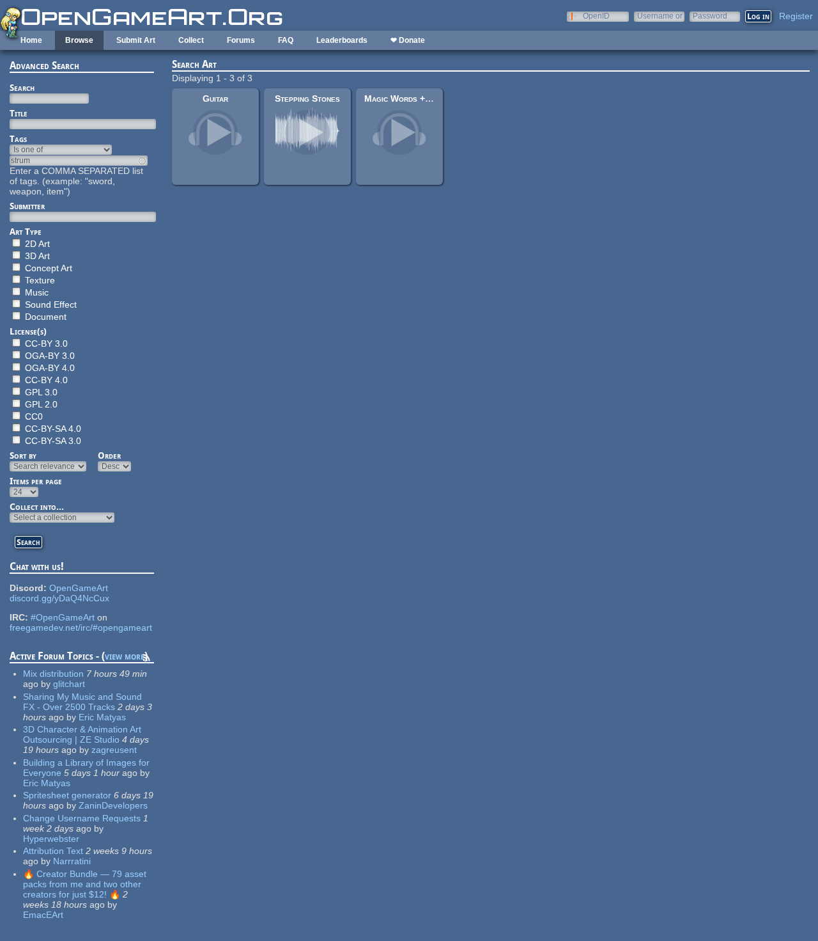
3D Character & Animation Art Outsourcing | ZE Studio (82, 734)
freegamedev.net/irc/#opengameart (81, 627)
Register (796, 16)
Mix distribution (53, 673)
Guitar (215, 98)
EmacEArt (43, 915)
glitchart (69, 684)
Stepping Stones (307, 98)
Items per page (36, 481)
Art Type (26, 231)
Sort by (23, 455)
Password (710, 16)
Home (31, 40)
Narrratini (72, 861)
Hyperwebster (51, 839)
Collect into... (37, 507)
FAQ (285, 40)
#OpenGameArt (63, 617)
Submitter (27, 206)
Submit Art (135, 40)
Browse (79, 40)
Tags (18, 139)
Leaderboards (341, 40)
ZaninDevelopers (113, 805)
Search (22, 88)
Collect (191, 40)
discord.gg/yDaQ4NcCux (59, 598)
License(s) (28, 331)
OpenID (596, 16)
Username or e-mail (660, 16)
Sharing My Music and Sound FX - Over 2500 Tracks (82, 702)
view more (124, 656)
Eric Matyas (102, 717)
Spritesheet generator (67, 795)
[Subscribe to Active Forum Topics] (146, 659)
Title (18, 113)
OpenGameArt (78, 588)
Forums (241, 40)
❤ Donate (407, 40)
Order (109, 455)
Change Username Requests (82, 818)
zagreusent (114, 750)
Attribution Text (53, 851)
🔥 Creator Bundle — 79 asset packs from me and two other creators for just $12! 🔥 (84, 884)
